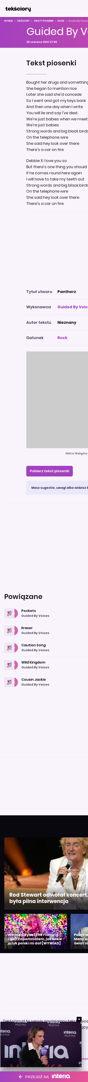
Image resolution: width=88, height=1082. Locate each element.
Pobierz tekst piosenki (49, 471)
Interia (8, 21)
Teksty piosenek (44, 21)
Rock (61, 21)
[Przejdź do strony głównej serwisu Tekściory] (18, 8)
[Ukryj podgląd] (79, 1019)
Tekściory (23, 21)
